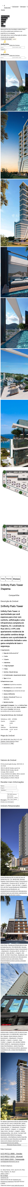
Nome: (2, 786)
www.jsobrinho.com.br (17, 1185)
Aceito (14, 39)
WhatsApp (10, 1145)
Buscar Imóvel (17, 1145)
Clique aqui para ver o (7, 743)
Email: (2, 788)
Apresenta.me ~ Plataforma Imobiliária (11, 1181)
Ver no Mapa (4, 1176)
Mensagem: (4, 800)
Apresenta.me (4, 1178)
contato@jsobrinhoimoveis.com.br (10, 1162)
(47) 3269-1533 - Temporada (12, 1159)
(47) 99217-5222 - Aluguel (12, 1156)
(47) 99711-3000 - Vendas (11, 1153)
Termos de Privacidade (6, 39)
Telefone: (3, 790)
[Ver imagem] (14, 86)
